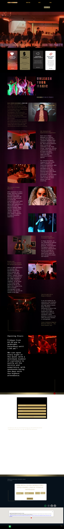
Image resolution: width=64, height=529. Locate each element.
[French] (16, 2)
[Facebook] (52, 506)
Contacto (37, 490)
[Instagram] (48, 506)
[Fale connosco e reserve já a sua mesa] (10, 526)
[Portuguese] (9, 2)
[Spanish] (13, 2)
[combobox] (32, 405)
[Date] (45, 411)
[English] (11, 2)
